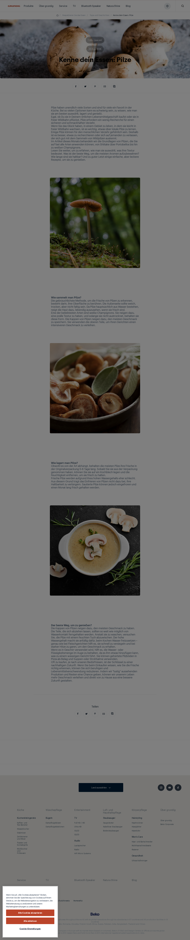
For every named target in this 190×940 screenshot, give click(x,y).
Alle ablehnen (30, 920)
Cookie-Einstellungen (30, 928)
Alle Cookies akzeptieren (30, 912)
